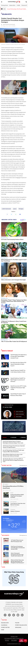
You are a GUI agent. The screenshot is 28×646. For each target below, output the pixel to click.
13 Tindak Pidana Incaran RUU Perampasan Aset (17, 540)
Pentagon (21, 208)
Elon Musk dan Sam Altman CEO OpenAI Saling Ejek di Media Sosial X (18, 364)
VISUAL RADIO (19, 416)
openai (14, 208)
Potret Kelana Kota (21, 625)
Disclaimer (14, 640)
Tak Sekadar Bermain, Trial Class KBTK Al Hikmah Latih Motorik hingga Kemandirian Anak (13, 460)
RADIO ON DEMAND (20, 414)
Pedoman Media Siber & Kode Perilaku (14, 638)
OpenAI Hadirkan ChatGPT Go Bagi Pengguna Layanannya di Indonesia (17, 379)
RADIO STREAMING (19, 411)
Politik (18, 5)
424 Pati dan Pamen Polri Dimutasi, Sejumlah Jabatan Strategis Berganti (14, 446)
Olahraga (4, 625)
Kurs (2, 629)
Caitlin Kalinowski (6, 208)
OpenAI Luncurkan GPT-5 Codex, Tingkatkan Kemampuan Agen (18, 387)
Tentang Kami (4, 5)
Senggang (18, 627)
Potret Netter (5, 627)
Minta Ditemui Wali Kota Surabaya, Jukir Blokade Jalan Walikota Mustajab (13, 455)
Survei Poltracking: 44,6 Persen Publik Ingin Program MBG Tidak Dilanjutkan (13, 450)
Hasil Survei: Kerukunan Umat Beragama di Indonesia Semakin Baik (18, 548)
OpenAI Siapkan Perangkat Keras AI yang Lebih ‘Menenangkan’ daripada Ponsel (18, 356)
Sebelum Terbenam (15, 511)
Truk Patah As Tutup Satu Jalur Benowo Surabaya (17, 504)
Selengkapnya (23, 465)
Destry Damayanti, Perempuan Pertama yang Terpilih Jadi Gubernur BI (17, 554)
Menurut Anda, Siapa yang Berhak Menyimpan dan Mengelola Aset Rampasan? (17, 561)
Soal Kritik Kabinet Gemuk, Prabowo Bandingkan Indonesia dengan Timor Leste (13, 442)
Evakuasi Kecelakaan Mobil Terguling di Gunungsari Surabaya (17, 496)
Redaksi (7, 640)
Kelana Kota (12, 5)
